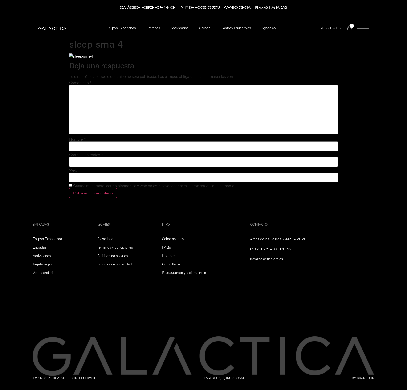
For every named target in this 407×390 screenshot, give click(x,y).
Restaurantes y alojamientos (184, 272)
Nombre (77, 139)
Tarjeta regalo (43, 264)
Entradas (153, 28)
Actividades (180, 28)
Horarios (168, 255)
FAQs (166, 247)
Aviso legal (105, 239)
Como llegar (171, 264)
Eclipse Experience (121, 28)
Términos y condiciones (115, 247)
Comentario (80, 82)
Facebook (212, 378)
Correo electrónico (86, 155)
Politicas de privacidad (114, 264)
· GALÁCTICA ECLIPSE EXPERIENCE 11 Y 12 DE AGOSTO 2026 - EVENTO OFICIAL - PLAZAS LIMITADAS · (203, 6)
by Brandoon (363, 378)
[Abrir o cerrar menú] (363, 28)
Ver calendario (43, 272)
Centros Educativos (236, 28)
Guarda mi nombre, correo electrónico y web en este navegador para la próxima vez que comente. (154, 186)
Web (73, 170)
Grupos (204, 28)
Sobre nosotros (174, 239)
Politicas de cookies (112, 255)
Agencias (268, 28)
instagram (235, 378)
